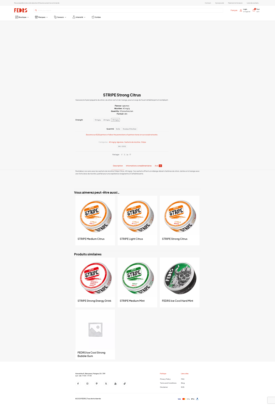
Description (118, 166)
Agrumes (120, 142)
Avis (158, 166)
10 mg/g (98, 120)
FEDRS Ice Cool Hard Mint (177, 300)
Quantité (110, 129)
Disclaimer (164, 387)
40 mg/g (115, 120)
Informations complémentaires (139, 166)
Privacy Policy (165, 379)
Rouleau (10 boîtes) (129, 129)
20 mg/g (106, 120)
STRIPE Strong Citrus (174, 238)
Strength (79, 120)
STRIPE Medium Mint (132, 300)
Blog (183, 383)
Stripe (143, 142)
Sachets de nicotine (132, 142)
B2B (182, 387)
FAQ (182, 379)
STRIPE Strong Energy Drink (94, 300)
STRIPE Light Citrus (131, 238)
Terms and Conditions (168, 383)
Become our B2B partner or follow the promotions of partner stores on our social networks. (122, 134)
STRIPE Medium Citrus (91, 238)
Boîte (118, 129)
